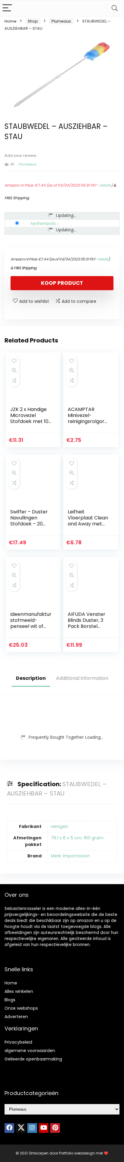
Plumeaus (61, 21)
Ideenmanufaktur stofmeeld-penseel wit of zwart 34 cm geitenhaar (30, 626)
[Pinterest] (55, 1128)
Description (31, 678)
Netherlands (43, 223)
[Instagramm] (32, 1128)
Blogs (10, 1000)
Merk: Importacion (70, 856)
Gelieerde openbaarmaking (33, 1059)
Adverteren (16, 1017)
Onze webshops (21, 1008)
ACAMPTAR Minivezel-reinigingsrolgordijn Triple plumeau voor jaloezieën (88, 421)
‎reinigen (59, 826)
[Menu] (7, 8)
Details (105, 185)
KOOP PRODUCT (62, 283)
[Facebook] (9, 1128)
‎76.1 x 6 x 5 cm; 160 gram (77, 838)
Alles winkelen (19, 991)
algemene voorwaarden (30, 1051)
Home (11, 21)
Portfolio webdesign (77, 1153)
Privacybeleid (18, 1042)
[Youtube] (43, 1128)
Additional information (82, 678)
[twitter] (21, 1128)
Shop (33, 21)
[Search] (114, 8)
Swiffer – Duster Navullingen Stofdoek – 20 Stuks (29, 520)
